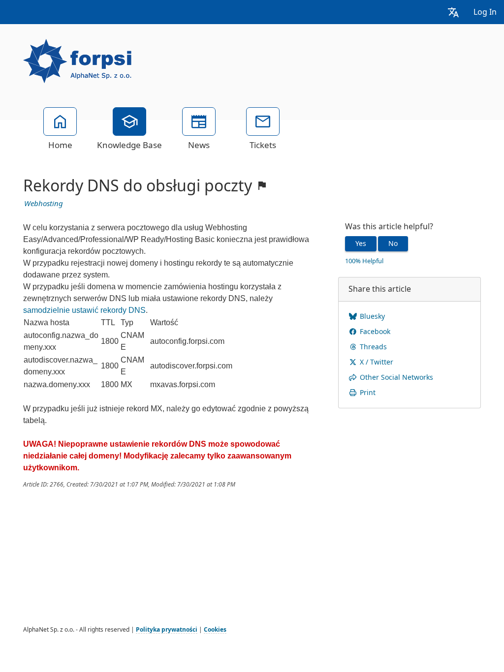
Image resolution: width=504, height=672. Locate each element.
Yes (360, 243)
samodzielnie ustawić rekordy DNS (84, 310)
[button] (453, 12)
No (393, 243)
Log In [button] (485, 12)
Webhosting (43, 203)
